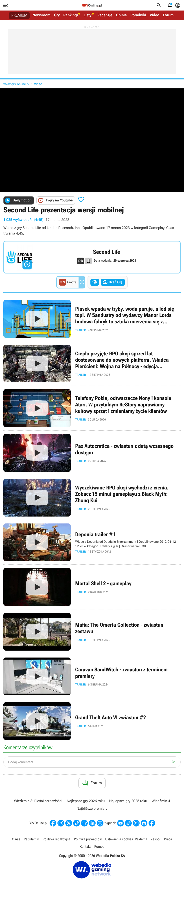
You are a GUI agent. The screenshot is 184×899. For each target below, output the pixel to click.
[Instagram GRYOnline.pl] (60, 823)
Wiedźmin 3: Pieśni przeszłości (38, 801)
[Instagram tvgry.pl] (136, 823)
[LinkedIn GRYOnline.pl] (92, 823)
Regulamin (31, 839)
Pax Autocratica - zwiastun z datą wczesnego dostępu (92, 453)
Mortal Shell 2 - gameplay (92, 587)
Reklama (141, 839)
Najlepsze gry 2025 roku (128, 801)
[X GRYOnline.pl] (68, 823)
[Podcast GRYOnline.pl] (84, 823)
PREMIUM (19, 15)
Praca (168, 839)
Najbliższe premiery (92, 808)
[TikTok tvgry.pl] (128, 823)
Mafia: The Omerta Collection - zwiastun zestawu (92, 631)
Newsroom (41, 15)
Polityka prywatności (88, 839)
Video (154, 15)
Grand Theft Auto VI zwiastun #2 (92, 721)
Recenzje (104, 15)
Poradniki (138, 15)
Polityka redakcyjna (56, 839)
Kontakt (85, 846)
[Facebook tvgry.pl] (152, 823)
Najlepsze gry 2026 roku (86, 801)
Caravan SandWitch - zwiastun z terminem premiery (92, 676)
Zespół (155, 839)
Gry (57, 15)
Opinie (121, 15)
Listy (88, 15)
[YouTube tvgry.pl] (120, 823)
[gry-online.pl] (92, 5)
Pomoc (99, 846)
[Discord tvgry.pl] (144, 823)
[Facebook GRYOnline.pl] (53, 823)
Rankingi (70, 15)
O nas (16, 839)
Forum (168, 15)
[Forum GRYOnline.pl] (100, 823)
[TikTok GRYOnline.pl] (76, 823)
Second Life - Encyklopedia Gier (92, 257)
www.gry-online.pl (16, 84)
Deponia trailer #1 (92, 542)
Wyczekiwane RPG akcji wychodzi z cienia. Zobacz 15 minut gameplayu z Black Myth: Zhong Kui (92, 497)
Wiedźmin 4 (161, 801)
